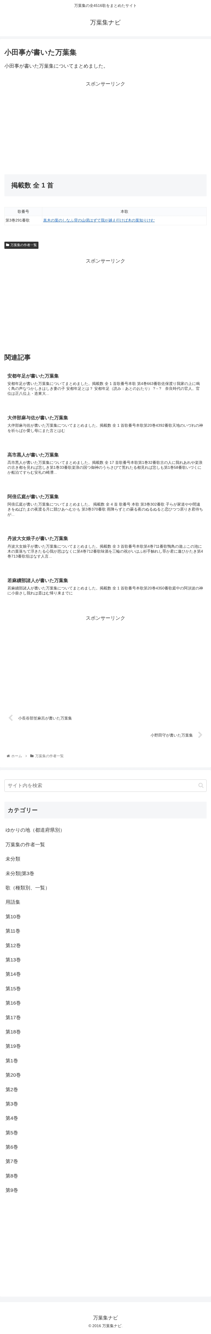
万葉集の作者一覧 (23, 245)
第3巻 (11, 1104)
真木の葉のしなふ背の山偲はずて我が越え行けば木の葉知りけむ (99, 220)
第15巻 (13, 988)
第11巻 (12, 931)
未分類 (12, 859)
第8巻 (11, 1176)
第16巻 (13, 1003)
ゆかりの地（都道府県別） (35, 830)
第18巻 (13, 1032)
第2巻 (11, 1089)
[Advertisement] (55, 126)
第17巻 (13, 1017)
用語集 (12, 902)
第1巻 (11, 1060)
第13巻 (13, 960)
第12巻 (13, 945)
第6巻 (11, 1147)
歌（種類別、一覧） (27, 888)
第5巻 (11, 1132)
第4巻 (11, 1118)
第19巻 (13, 1046)
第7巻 (11, 1161)
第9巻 (11, 1190)
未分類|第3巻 (19, 873)
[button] (201, 785)
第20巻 (13, 1075)
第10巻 (13, 916)
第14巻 (13, 974)
